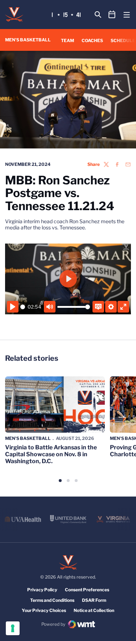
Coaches (92, 40)
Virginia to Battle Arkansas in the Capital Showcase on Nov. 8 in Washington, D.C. (51, 454)
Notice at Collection (94, 610)
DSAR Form (94, 600)
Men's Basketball (28, 438)
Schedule (123, 40)
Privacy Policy (42, 589)
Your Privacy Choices (44, 610)
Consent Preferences (87, 589)
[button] (60, 480)
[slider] (22, 306)
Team (67, 40)
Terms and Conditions (52, 600)
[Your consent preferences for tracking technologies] (13, 628)
